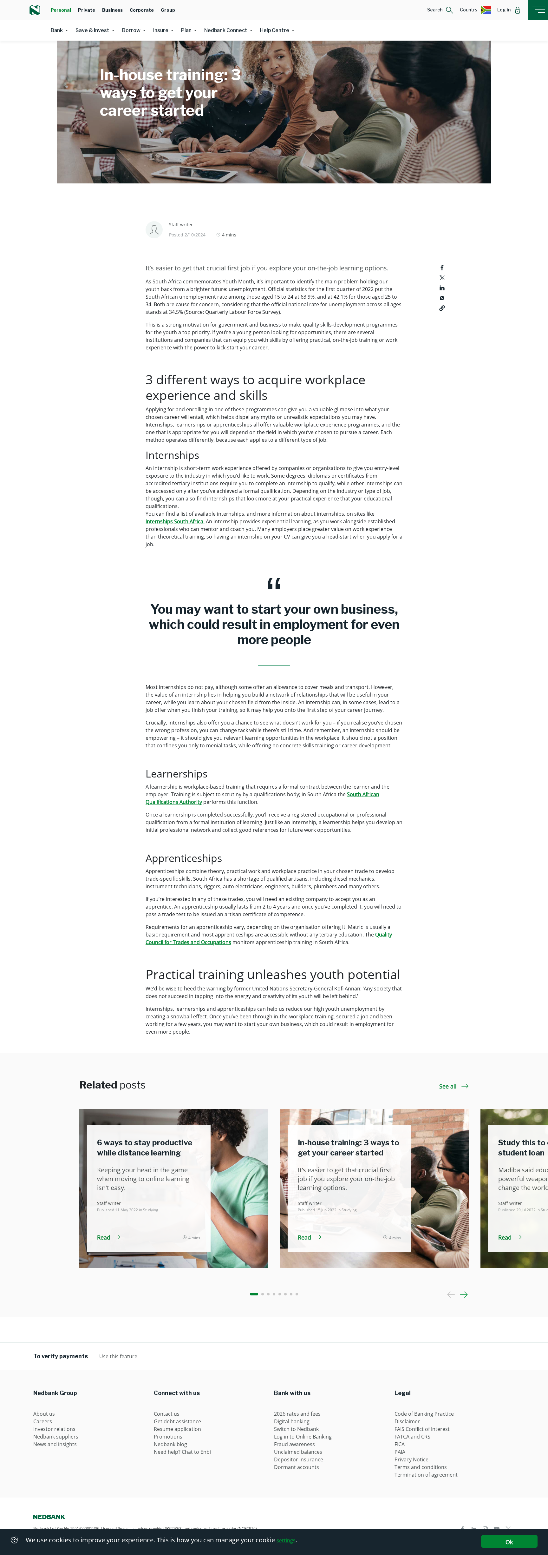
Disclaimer (407, 1421)
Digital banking (292, 1421)
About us (44, 1413)
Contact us (166, 1413)
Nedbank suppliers (55, 1436)
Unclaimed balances (298, 1451)
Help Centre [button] (274, 30)
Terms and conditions (421, 1467)
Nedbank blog (170, 1444)
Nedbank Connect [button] (225, 30)
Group (168, 10)
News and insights (55, 1444)
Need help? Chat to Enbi (182, 1451)
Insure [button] (160, 30)
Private (86, 10)
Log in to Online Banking (303, 1436)
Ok (509, 1542)
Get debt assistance (177, 1421)
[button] (440, 10)
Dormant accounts (296, 1467)
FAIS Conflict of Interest (422, 1429)
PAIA (400, 1451)
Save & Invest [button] (92, 30)
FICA (400, 1444)
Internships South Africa (174, 521)
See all (448, 1086)
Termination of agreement (426, 1474)
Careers (42, 1421)
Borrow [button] (131, 30)
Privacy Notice (411, 1459)
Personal (61, 10)
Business (112, 10)
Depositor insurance (298, 1459)
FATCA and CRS (412, 1436)
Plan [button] (186, 30)
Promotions (168, 1436)
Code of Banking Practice (424, 1413)
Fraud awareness (294, 1444)
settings (286, 1540)
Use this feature (118, 1356)
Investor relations (54, 1429)
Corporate (142, 10)
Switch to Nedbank (296, 1429)
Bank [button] (57, 30)
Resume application (177, 1429)
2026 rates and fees (297, 1413)
